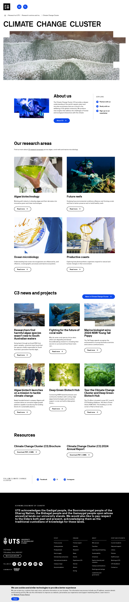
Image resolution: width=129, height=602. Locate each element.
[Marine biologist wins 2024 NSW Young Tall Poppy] (99, 314)
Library (113, 550)
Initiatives (95, 557)
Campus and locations (98, 566)
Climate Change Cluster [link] (51, 15)
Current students (116, 543)
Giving (75, 571)
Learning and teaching (98, 550)
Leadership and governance (96, 573)
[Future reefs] (91, 175)
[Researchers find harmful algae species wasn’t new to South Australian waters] (29, 314)
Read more (22, 209)
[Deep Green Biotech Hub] (64, 374)
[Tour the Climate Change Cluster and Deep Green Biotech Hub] (99, 374)
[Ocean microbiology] (38, 235)
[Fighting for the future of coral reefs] (64, 314)
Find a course (58, 543)
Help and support (116, 546)
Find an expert (77, 543)
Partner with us (105, 102)
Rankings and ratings (98, 569)
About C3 (62, 120)
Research (76, 550)
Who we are (95, 543)
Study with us (105, 106)
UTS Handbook (115, 564)
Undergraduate (58, 546)
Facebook (43, 479)
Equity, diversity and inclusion (98, 561)
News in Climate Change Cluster (98, 296)
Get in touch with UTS (12, 556)
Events (75, 557)
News (74, 553)
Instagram (70, 479)
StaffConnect (115, 557)
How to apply (57, 553)
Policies (113, 553)
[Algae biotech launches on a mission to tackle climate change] (29, 374)
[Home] (5, 15)
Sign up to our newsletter (105, 112)
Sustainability (96, 553)
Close (15, 599)
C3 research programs (35, 149)
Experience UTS (77, 560)
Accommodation (59, 567)
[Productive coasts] (91, 235)
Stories (75, 564)
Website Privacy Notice (22, 595)
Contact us (114, 567)
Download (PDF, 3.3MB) (27, 452)
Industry (75, 546)
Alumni (75, 567)
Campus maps (58, 564)
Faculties (95, 546)
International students (60, 560)
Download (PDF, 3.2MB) (80, 455)
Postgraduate (58, 550)
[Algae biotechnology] (38, 175)
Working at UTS (115, 560)
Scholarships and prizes (61, 557)
